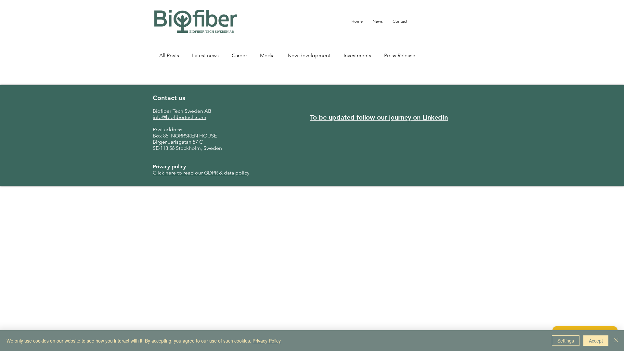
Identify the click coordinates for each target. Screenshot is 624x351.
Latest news (205, 55)
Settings (565, 340)
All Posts (169, 55)
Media (267, 55)
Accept (596, 340)
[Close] (616, 340)
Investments (357, 55)
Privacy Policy (267, 340)
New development (309, 55)
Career (239, 55)
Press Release (399, 55)
